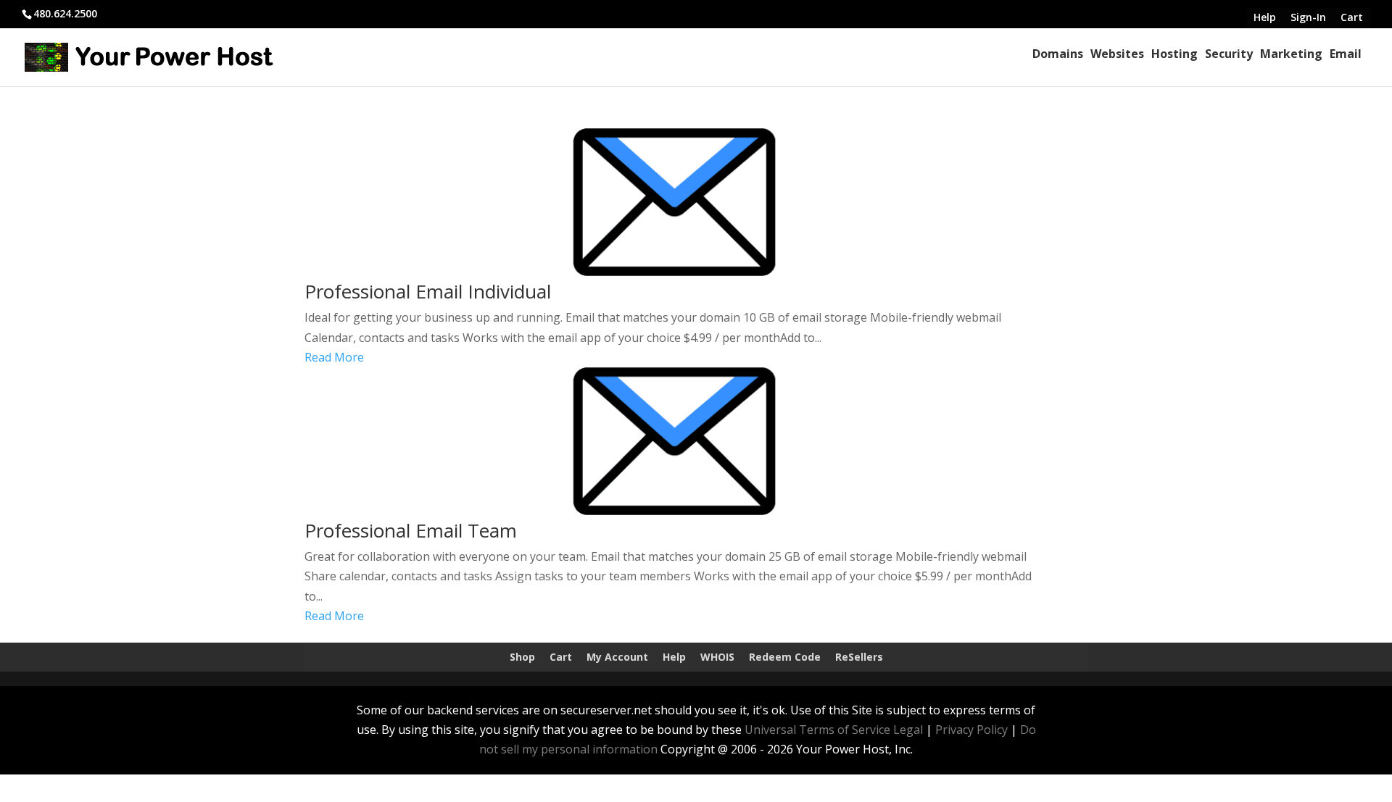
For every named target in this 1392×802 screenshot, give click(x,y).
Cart (561, 657)
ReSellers (859, 657)
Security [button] (1229, 54)
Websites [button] (1117, 54)
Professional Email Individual (427, 291)
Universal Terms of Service (817, 730)
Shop (522, 657)
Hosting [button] (1174, 54)
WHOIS (717, 657)
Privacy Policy (971, 730)
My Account (617, 657)
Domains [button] (1057, 54)
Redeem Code (785, 657)
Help (674, 657)
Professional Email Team (410, 530)
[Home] (1028, 53)
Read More (334, 357)
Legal (908, 730)
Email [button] (1346, 54)
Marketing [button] (1291, 54)
